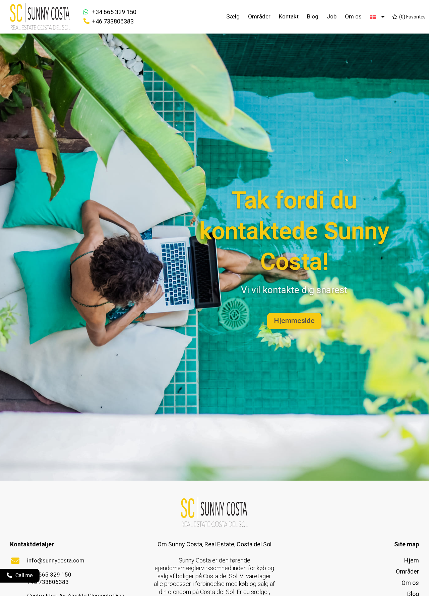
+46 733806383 (113, 21)
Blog (312, 16)
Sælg (233, 16)
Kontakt (289, 16)
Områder (259, 16)
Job (331, 16)
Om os (353, 16)
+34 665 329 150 (114, 11)
